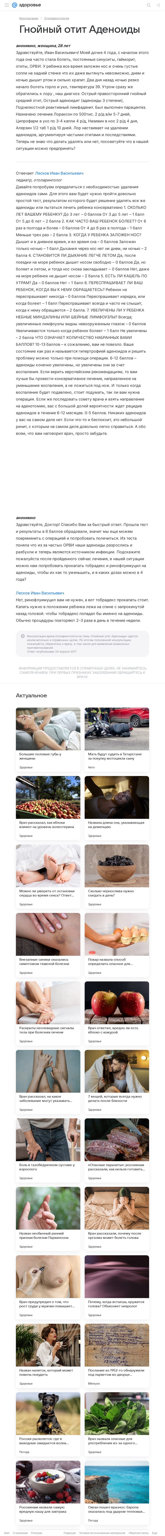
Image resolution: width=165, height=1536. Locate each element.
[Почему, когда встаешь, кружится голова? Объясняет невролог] (117, 1287)
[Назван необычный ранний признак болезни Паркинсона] (48, 1219)
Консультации (28, 18)
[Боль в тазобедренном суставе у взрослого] (48, 1150)
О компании (20, 1533)
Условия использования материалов (102, 1533)
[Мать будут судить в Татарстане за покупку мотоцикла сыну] (117, 740)
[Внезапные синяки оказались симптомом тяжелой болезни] (48, 945)
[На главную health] (29, 5)
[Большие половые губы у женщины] (48, 740)
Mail (6, 1533)
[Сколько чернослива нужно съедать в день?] (117, 876)
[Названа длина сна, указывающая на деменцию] (117, 808)
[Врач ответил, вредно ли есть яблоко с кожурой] (117, 1013)
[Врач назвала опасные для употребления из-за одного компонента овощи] (117, 1424)
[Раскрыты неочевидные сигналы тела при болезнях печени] (48, 1013)
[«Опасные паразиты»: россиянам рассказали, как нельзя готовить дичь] (117, 1150)
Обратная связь (139, 1533)
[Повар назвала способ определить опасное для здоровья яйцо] (117, 945)
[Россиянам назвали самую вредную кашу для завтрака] (48, 1493)
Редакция (70, 1533)
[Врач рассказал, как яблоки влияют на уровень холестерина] (48, 808)
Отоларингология (56, 18)
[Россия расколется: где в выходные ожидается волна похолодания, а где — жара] (48, 1424)
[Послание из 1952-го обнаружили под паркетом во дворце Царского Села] (117, 1356)
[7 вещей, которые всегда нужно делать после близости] (117, 1082)
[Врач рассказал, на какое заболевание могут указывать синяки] (48, 1082)
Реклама (36, 1533)
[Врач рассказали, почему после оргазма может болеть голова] (117, 1219)
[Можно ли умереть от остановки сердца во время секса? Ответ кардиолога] (48, 876)
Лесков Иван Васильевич (59, 173)
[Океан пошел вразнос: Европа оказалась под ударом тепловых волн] (117, 1493)
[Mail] (14, 5)
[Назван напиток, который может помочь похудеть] (48, 1356)
